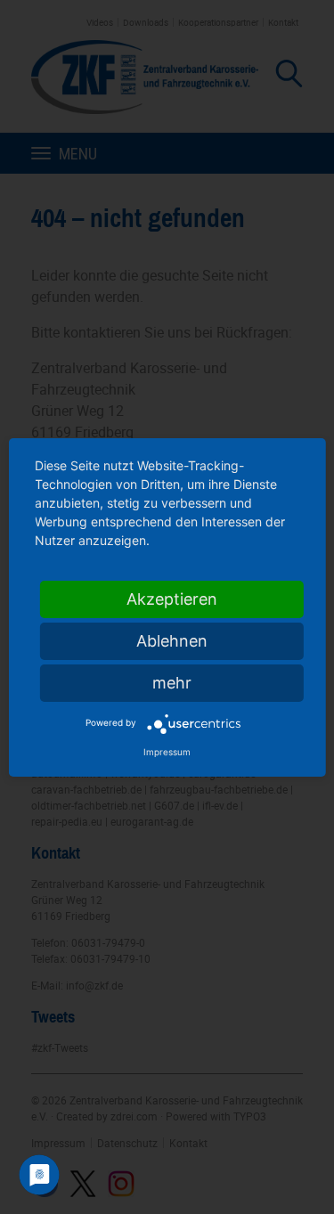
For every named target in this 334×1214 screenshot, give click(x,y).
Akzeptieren (171, 599)
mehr (171, 682)
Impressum (167, 751)
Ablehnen (172, 640)
